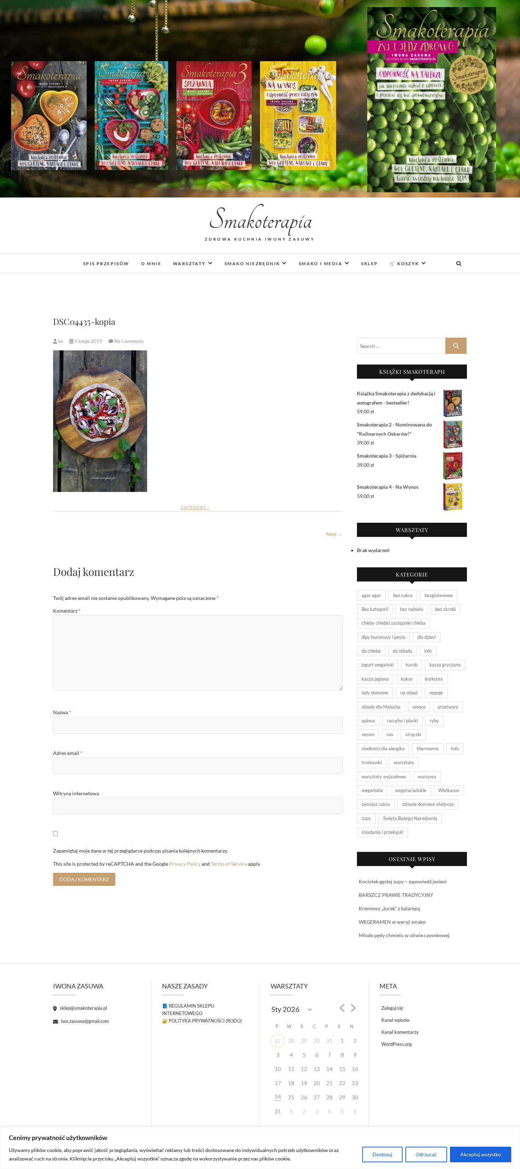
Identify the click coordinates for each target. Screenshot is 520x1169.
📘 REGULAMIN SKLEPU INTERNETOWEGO (188, 1009)
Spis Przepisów (106, 263)
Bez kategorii (375, 609)
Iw (60, 341)
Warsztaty (189, 263)
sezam (368, 734)
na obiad (408, 692)
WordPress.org (396, 1044)
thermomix (428, 748)
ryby (434, 720)
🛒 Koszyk (404, 263)
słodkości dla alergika (383, 748)
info (428, 651)
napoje (436, 692)
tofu (455, 748)
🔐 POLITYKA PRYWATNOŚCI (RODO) (202, 1021)
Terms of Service (229, 864)
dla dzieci (426, 637)
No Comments (129, 341)
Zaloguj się (392, 1008)
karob (411, 664)
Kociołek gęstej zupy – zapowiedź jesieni (403, 881)
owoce (419, 707)
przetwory (448, 707)
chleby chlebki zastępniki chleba (394, 623)
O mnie (151, 263)
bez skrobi (445, 609)
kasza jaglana (375, 679)
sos (390, 734)
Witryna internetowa (76, 793)
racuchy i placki (402, 720)
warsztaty (404, 762)
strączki (413, 734)
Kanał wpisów (395, 1020)
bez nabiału (411, 609)
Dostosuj (382, 1154)
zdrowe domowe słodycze (428, 804)
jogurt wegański (378, 664)
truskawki (372, 762)
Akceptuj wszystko (480, 1154)
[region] (260, 1148)
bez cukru (402, 595)
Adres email (67, 753)
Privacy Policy (185, 864)
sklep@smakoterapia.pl (83, 1008)
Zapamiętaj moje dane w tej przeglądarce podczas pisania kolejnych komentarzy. (140, 851)
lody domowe (375, 692)
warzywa (427, 776)
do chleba (371, 651)
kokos (407, 679)
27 (278, 1040)
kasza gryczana (445, 664)
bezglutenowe (438, 595)
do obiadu (402, 651)
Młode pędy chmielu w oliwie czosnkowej (404, 935)
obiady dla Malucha (381, 707)
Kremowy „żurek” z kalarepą (389, 908)
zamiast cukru (376, 804)
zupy (366, 818)
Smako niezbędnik (252, 263)
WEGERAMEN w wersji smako (392, 922)
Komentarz (67, 611)
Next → (334, 534)
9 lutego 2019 (88, 341)
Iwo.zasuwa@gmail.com (84, 1021)
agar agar (371, 595)
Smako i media (320, 263)
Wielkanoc (449, 790)
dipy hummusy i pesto (383, 637)
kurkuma (434, 679)
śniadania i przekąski (382, 832)
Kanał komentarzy (400, 1032)
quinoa (368, 720)
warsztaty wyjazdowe (384, 776)
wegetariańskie (410, 790)
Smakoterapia (260, 220)
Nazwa (62, 712)
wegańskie (372, 790)
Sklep (369, 263)
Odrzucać (426, 1154)
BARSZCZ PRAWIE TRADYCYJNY (396, 895)
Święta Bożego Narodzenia (410, 818)
